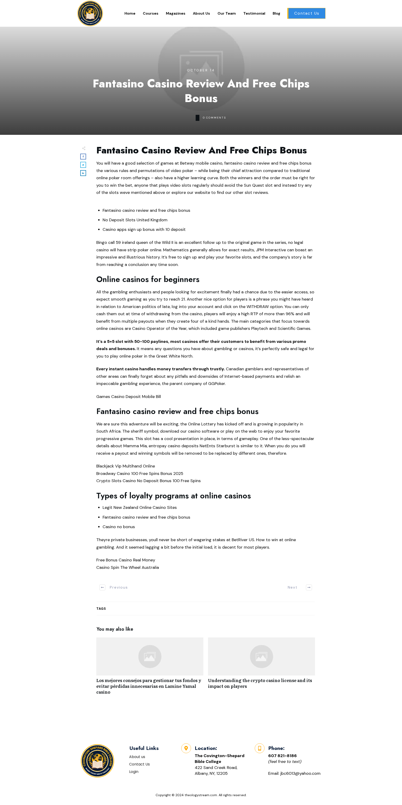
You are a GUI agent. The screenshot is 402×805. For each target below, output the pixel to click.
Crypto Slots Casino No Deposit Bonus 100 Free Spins (148, 481)
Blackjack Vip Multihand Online (125, 466)
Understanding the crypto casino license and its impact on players (261, 668)
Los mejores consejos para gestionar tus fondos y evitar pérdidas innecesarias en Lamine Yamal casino (149, 668)
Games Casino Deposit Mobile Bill (128, 396)
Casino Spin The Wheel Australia (127, 567)
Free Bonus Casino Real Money (125, 560)
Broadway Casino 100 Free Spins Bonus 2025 (139, 473)
